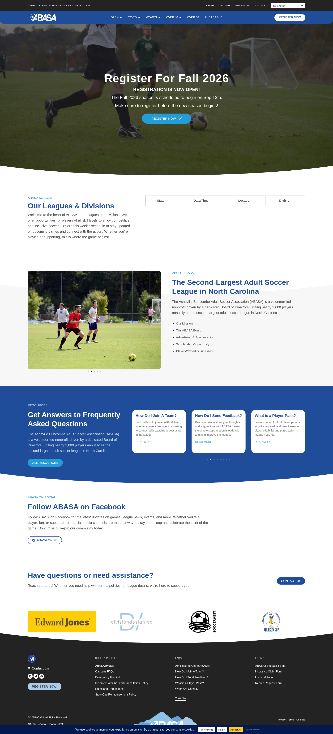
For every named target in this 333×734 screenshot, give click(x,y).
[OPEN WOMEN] (159, 17)
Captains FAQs (104, 671)
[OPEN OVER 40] (180, 17)
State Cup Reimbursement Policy (115, 694)
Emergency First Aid (107, 677)
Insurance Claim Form (268, 671)
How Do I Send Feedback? (218, 415)
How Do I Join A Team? (156, 415)
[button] (288, 5)
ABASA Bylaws (104, 665)
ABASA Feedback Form (270, 665)
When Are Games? (186, 688)
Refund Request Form (268, 683)
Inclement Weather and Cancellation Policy (121, 683)
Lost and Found (264, 677)
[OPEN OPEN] (120, 17)
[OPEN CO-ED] (139, 17)
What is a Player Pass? (275, 415)
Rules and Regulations (109, 688)
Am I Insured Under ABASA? (193, 665)
